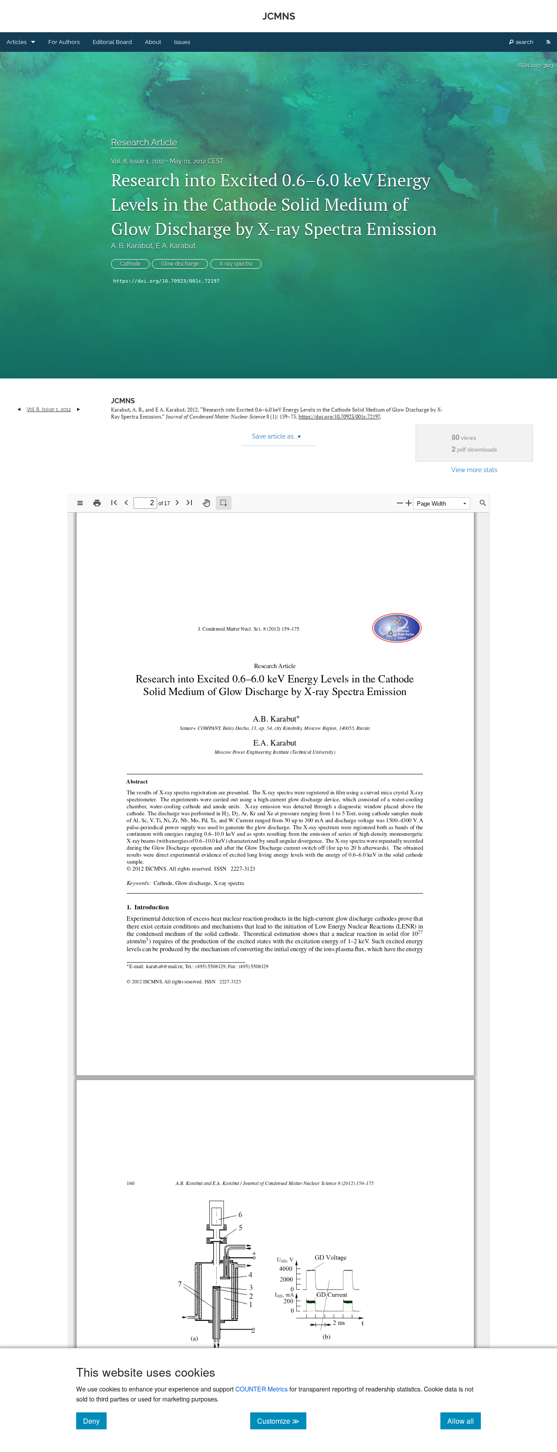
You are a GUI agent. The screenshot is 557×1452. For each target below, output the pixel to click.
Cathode (130, 264)
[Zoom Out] (400, 502)
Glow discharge (180, 264)
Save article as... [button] (276, 436)
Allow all (464, 1420)
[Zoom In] (408, 502)
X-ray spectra (235, 264)
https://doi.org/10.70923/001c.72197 (166, 281)
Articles (17, 42)
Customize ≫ (281, 1420)
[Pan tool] (206, 503)
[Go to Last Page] (189, 502)
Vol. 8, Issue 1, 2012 (137, 161)
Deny (95, 1420)
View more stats (474, 469)
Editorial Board (112, 42)
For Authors (64, 42)
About (153, 42)
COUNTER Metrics (261, 1388)
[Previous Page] (126, 502)
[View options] (80, 503)
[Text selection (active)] (224, 503)
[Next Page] (177, 502)
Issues (182, 42)
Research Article (144, 142)
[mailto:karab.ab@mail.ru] (163, 966)
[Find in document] (483, 503)
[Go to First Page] (114, 502)
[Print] (97, 503)
